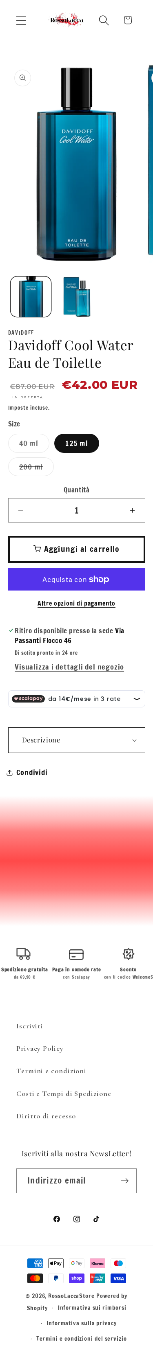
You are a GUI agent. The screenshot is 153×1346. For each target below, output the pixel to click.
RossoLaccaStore (71, 1295)
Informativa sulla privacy (82, 1323)
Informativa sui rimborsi (92, 1307)
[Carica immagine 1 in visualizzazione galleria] (31, 297)
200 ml (36, 468)
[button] (21, 20)
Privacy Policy (40, 1048)
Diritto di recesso (46, 1115)
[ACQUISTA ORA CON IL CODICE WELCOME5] (76, 50)
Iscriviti (29, 1025)
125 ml (76, 443)
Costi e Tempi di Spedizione (63, 1093)
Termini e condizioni (51, 1070)
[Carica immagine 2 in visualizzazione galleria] (76, 297)
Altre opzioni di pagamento (76, 603)
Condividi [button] (32, 772)
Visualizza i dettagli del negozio (69, 666)
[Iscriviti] (124, 1180)
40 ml (34, 444)
